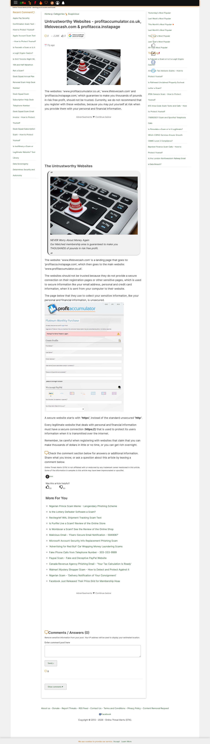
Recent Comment (22, 12)
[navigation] (153, 45)
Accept (116, 741)
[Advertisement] (93, 138)
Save (51, 476)
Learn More (126, 741)
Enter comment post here (57, 642)
